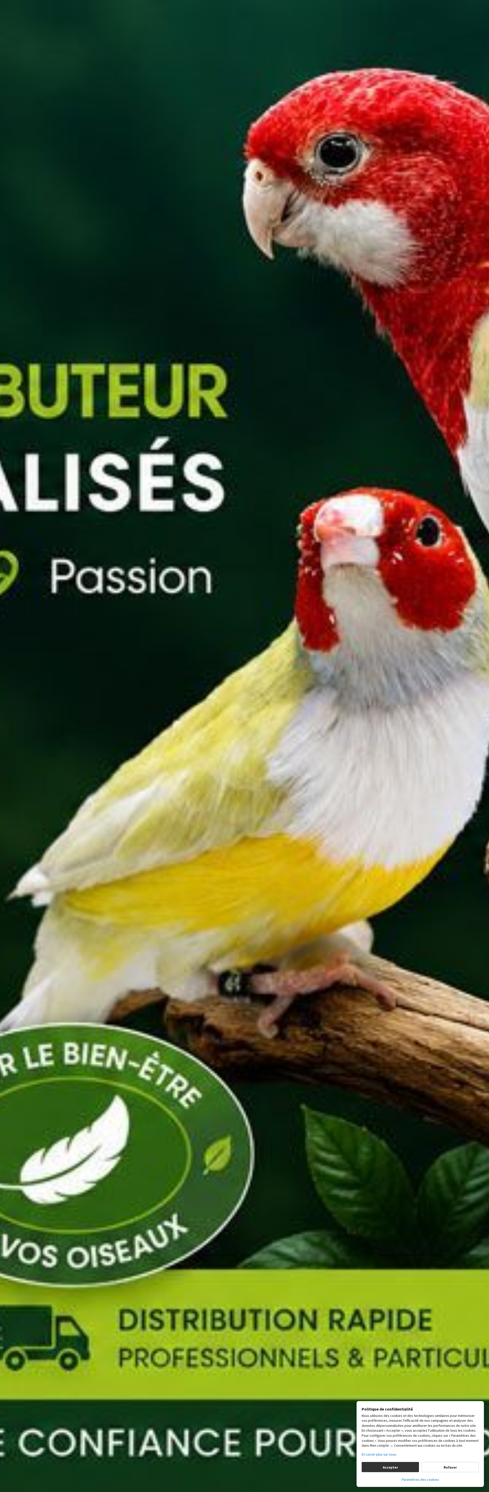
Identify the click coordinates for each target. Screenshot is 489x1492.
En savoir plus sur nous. (379, 1454)
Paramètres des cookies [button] (420, 1479)
